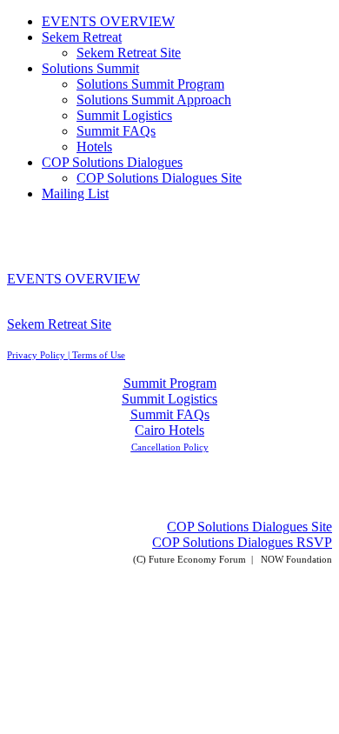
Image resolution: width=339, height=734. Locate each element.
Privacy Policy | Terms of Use (66, 355)
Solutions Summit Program (150, 84)
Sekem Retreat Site (128, 52)
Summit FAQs (116, 130)
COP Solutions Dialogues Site (159, 177)
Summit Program (169, 383)
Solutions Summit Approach (153, 99)
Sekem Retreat (82, 37)
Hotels (94, 146)
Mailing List (75, 193)
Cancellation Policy (170, 447)
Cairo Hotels (169, 430)
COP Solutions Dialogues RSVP (242, 542)
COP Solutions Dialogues (112, 162)
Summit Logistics (124, 115)
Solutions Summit (90, 68)
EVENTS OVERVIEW (108, 21)
